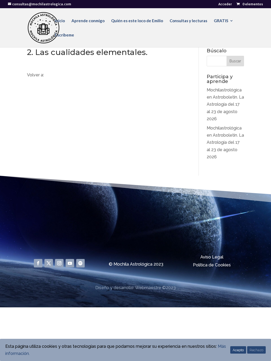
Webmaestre (148, 287)
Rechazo (256, 350)
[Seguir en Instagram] (59, 263)
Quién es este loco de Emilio (137, 21)
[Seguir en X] (48, 263)
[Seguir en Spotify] (80, 263)
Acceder (225, 4)
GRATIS (221, 21)
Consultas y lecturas (188, 21)
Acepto (238, 350)
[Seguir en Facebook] (38, 263)
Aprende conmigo (88, 21)
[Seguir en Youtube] (70, 263)
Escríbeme (64, 35)
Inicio (60, 21)
